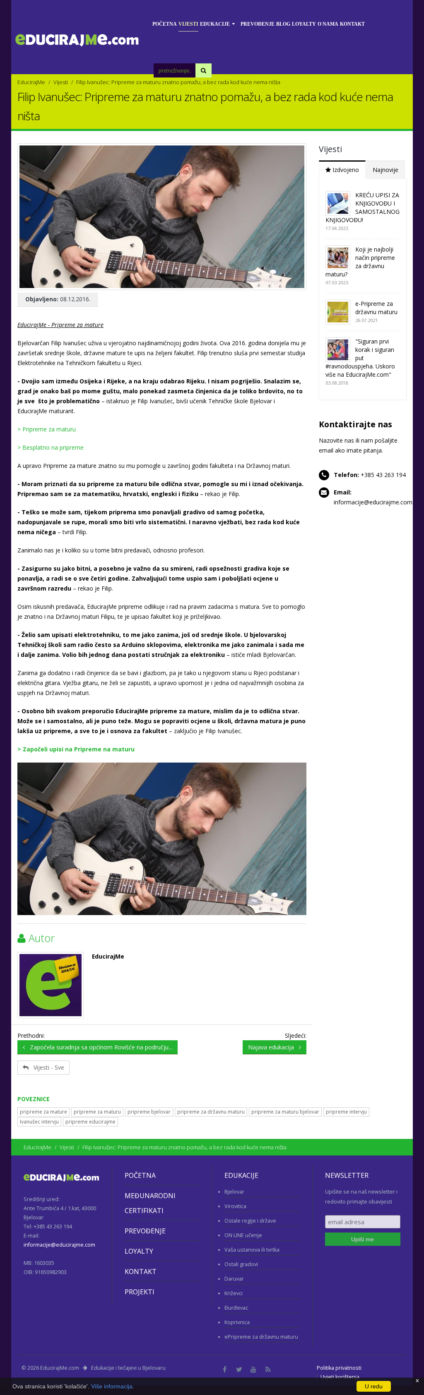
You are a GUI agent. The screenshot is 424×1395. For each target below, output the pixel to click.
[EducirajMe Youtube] (253, 1369)
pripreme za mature (43, 1111)
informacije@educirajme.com (373, 502)
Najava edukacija (273, 1047)
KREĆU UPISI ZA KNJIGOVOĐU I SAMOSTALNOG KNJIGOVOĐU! (362, 207)
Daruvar (234, 1278)
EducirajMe (31, 82)
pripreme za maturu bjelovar (285, 1111)
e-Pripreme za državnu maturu (376, 308)
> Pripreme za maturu (46, 429)
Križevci (233, 1293)
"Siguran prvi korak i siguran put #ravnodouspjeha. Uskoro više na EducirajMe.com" (360, 357)
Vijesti (60, 82)
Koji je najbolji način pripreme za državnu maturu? (360, 261)
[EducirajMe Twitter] (239, 1369)
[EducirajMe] (50, 985)
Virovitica (235, 1206)
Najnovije (385, 170)
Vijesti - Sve (46, 1067)
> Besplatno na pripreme (50, 447)
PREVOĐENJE (145, 1230)
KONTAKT (141, 1271)
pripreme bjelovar (149, 1111)
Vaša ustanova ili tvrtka (251, 1249)
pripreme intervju (346, 1111)
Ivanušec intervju (39, 1121)
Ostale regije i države (250, 1220)
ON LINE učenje (243, 1235)
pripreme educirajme (90, 1121)
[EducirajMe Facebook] (224, 1369)
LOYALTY (139, 1251)
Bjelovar (234, 1191)
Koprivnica (237, 1322)
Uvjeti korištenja (339, 1376)
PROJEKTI (139, 1291)
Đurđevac (236, 1307)
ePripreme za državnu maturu (261, 1336)
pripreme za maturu (97, 1111)
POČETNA (140, 1175)
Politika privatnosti (339, 1367)
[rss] (268, 1369)
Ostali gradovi (241, 1264)
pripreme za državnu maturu (211, 1111)
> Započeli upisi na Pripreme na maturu (76, 749)
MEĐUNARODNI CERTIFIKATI (150, 1203)
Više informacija (111, 1386)
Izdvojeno (345, 170)
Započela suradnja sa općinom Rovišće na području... (98, 1047)
